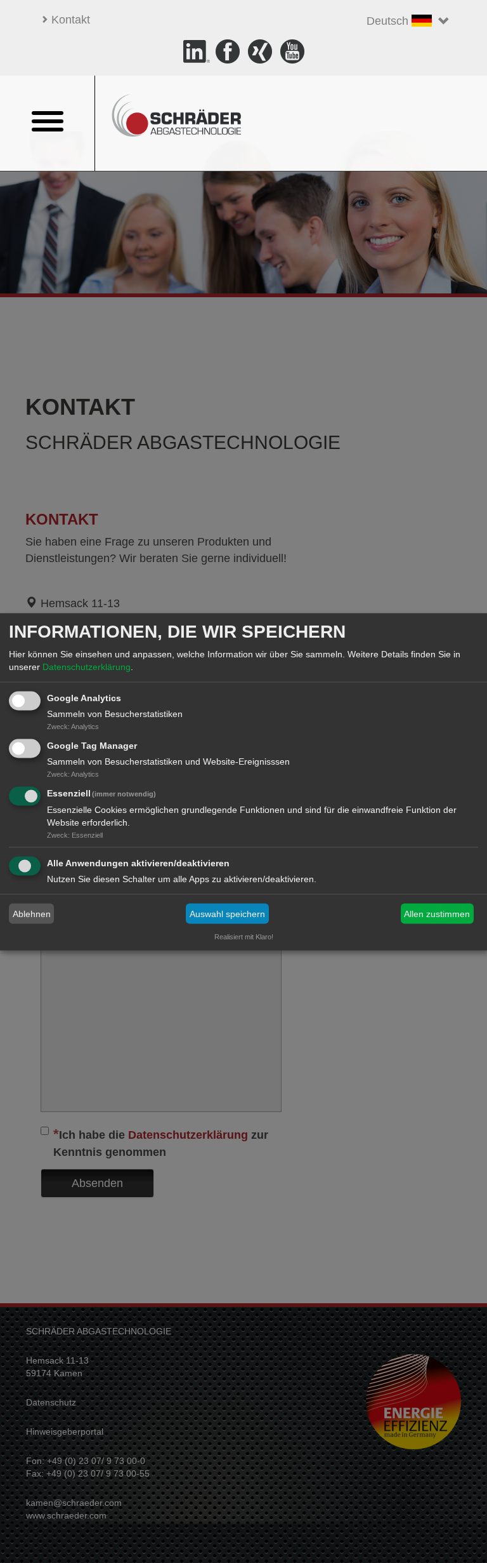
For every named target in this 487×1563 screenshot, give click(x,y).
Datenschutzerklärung (86, 667)
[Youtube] (292, 50)
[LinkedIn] (196, 50)
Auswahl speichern (227, 914)
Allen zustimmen (437, 914)
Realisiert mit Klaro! (243, 936)
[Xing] (261, 50)
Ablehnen (32, 914)
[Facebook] (229, 50)
